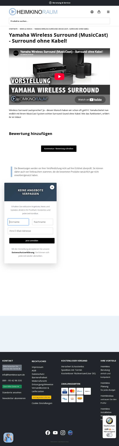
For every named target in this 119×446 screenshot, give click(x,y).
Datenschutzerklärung (23, 252)
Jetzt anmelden (32, 240)
